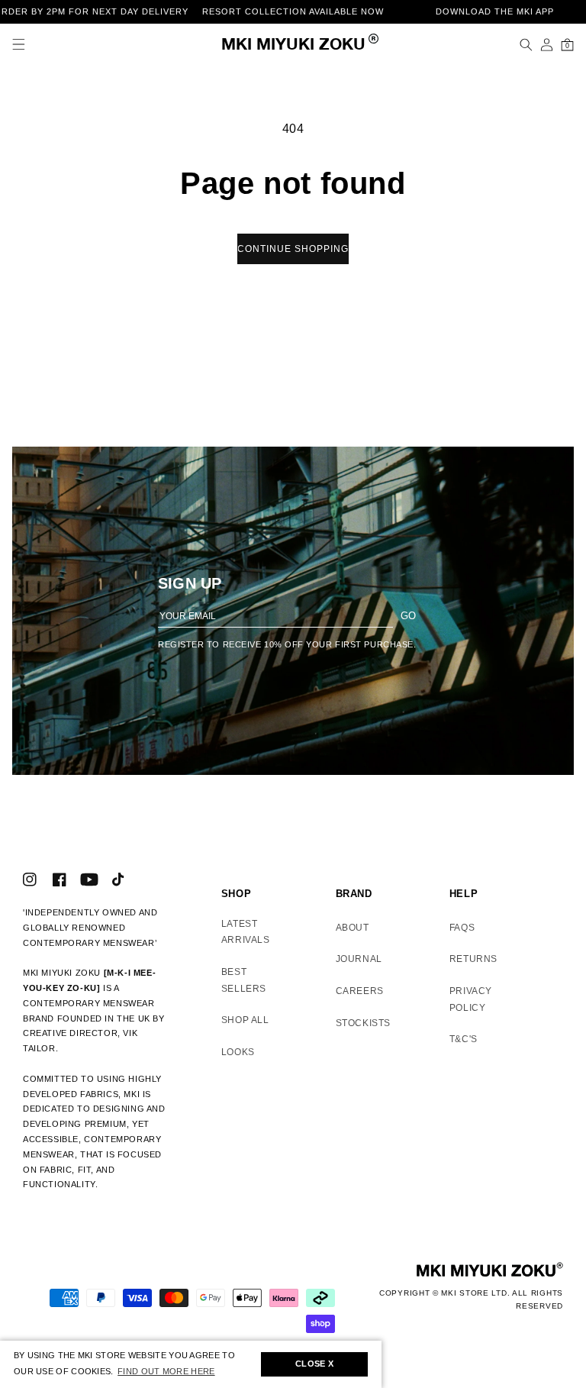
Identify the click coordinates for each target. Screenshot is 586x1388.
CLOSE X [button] (314, 1363)
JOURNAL (359, 959)
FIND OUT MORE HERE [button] (166, 1371)
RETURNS (473, 959)
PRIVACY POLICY (470, 999)
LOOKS (238, 1052)
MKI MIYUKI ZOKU (293, 45)
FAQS (462, 927)
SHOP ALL (245, 1020)
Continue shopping (293, 249)
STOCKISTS (363, 1023)
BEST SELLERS (243, 980)
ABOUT (352, 927)
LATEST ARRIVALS (245, 932)
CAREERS (360, 991)
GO (408, 615)
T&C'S (463, 1039)
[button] (18, 44)
